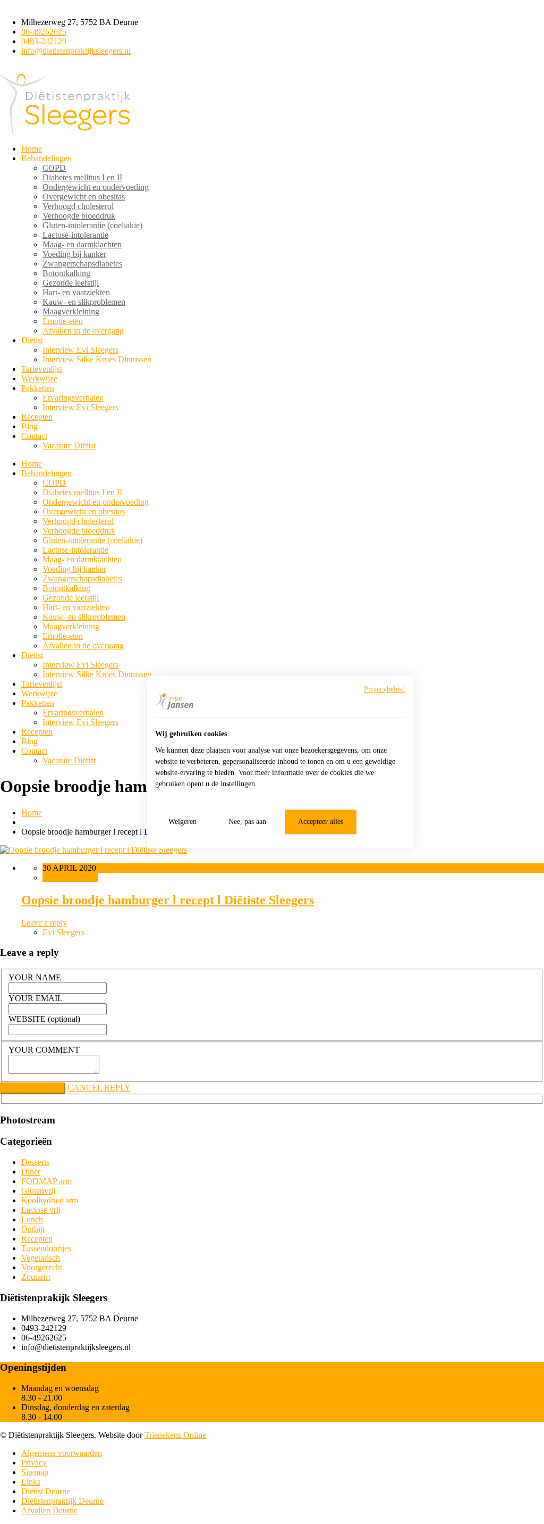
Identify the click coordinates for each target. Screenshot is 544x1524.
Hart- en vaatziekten (76, 292)
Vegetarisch (40, 1257)
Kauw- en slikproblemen (83, 301)
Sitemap (34, 1472)
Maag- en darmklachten (82, 244)
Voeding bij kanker (74, 254)
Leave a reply (44, 922)
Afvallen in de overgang (83, 330)
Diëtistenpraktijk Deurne (62, 1500)
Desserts (35, 1162)
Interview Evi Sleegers (80, 349)
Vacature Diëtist (69, 445)
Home (31, 148)
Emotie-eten (62, 321)
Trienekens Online (175, 1434)
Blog (29, 426)
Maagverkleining (70, 311)
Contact (34, 435)
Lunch (32, 1219)
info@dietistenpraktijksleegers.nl (76, 50)
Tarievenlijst (41, 368)
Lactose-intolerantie (75, 234)
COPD (54, 167)
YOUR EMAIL (35, 998)
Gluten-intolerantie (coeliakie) (92, 225)
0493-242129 (43, 41)
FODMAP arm (46, 1181)
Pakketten (37, 388)
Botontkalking (66, 273)
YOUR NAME (34, 977)
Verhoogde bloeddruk (78, 215)
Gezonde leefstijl (70, 282)
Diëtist (32, 340)
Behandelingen (46, 158)
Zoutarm (35, 1276)
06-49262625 (43, 31)
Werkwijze (39, 378)
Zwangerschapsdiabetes (82, 263)
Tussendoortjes (46, 1248)
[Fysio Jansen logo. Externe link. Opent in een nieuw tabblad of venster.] (174, 701)
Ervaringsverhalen (73, 397)
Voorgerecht (41, 1267)
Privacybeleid (384, 689)
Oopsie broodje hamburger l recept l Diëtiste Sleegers (167, 900)
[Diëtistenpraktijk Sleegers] (65, 130)
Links (30, 1481)
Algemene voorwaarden (61, 1453)
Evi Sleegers (63, 932)
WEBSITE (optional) (44, 1018)
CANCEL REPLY (99, 1087)
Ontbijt (33, 1229)
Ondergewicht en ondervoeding (95, 186)
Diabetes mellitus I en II (82, 177)
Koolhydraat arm (49, 1200)
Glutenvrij (38, 1190)
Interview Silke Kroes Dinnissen (96, 359)
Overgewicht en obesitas (83, 196)
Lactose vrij (41, 1209)
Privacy (34, 1462)
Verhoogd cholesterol (78, 206)
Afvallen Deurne (49, 1510)
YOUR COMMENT (44, 1049)
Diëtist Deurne (45, 1491)
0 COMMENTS (70, 877)
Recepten (37, 416)
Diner (30, 1171)
